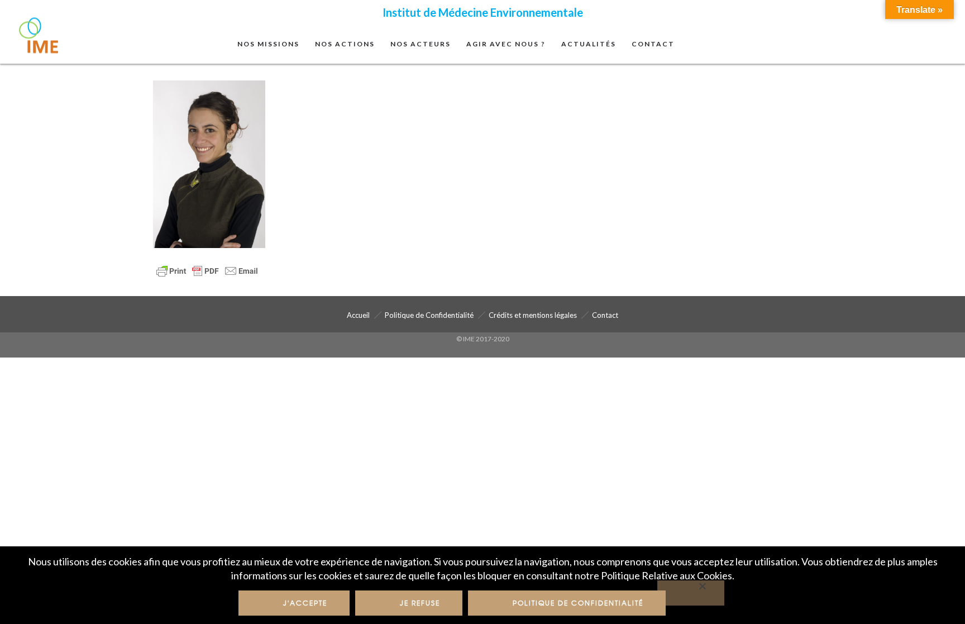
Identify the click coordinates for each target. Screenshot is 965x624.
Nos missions (268, 44)
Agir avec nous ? (506, 44)
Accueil (358, 315)
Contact (653, 44)
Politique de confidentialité (578, 603)
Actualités (588, 44)
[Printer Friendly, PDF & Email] (207, 270)
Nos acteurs (420, 44)
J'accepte (305, 603)
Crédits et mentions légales (533, 315)
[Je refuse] (690, 593)
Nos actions (345, 44)
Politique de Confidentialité (429, 315)
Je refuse (420, 603)
